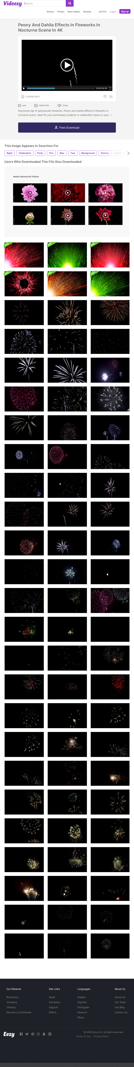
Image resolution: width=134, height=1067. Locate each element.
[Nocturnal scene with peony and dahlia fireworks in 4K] (67, 571)
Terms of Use (83, 1036)
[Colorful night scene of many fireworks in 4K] (110, 427)
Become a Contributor (18, 1012)
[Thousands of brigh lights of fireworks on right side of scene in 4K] (110, 859)
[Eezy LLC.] (8, 1034)
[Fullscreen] (110, 88)
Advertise (54, 1002)
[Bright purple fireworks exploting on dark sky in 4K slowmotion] (24, 370)
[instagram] (38, 1034)
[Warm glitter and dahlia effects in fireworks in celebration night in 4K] (67, 773)
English (81, 997)
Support (53, 1007)
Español (82, 1002)
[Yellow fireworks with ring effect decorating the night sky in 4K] (67, 715)
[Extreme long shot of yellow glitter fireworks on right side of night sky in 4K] (110, 830)
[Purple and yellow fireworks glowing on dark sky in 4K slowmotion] (67, 312)
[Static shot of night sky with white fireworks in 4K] (67, 427)
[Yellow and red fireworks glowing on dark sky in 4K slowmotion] (110, 312)
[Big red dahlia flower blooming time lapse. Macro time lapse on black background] (105, 216)
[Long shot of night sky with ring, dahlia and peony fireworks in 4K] (24, 600)
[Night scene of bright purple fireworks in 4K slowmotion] (67, 370)
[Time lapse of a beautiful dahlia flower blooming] (30, 193)
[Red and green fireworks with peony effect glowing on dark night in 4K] (24, 629)
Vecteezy (11, 1002)
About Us (120, 997)
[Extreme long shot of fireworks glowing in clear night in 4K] (110, 456)
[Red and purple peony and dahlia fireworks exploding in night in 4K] (110, 629)
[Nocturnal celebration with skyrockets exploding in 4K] (24, 514)
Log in (113, 11)
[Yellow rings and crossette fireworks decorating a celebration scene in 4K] (110, 715)
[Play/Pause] (24, 88)
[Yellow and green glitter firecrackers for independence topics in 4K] (110, 773)
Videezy (11, 1007)
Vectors (50, 11)
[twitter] (26, 1034)
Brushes (87, 11)
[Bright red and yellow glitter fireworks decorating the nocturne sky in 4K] (67, 859)
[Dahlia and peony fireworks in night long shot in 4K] (67, 658)
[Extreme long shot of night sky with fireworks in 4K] (24, 456)
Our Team (120, 1002)
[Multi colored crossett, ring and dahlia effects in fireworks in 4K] (24, 715)
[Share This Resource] (111, 96)
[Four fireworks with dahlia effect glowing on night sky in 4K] (67, 543)
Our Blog (120, 1007)
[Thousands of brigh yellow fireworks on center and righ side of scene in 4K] (24, 888)
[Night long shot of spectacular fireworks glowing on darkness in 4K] (67, 456)
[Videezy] (12, 4)
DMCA (52, 1012)
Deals (52, 997)
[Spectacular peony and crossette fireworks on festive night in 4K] (110, 658)
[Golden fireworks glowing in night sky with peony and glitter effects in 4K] (110, 917)
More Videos (74, 11)
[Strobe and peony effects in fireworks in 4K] (24, 571)
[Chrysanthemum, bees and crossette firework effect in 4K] (67, 514)
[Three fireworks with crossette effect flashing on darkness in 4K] (110, 543)
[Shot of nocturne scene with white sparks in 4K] (67, 485)
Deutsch (82, 1012)
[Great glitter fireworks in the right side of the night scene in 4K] (67, 830)
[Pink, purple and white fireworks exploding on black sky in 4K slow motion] (24, 399)
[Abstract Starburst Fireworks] (24, 255)
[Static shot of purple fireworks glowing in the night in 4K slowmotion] (110, 341)
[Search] (70, 3)
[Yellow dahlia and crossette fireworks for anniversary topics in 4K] (67, 744)
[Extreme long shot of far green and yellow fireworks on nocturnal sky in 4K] (24, 917)
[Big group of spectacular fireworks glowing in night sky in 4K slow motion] (67, 399)
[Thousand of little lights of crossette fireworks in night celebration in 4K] (110, 744)
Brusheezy (12, 997)
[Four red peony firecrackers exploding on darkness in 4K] (110, 687)
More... (81, 1017)
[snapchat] (44, 1034)
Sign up (125, 11)
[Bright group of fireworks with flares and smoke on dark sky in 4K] (110, 399)
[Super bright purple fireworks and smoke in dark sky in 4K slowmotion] (110, 370)
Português (83, 1007)
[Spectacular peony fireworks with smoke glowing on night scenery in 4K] (67, 687)
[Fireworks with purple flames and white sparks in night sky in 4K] (110, 485)
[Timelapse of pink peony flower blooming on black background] (105, 193)
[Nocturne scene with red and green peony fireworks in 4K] (67, 629)
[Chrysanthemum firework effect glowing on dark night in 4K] (110, 514)
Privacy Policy (101, 1036)
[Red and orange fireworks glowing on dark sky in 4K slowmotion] (24, 312)
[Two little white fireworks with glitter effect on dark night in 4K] (110, 571)
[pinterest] (32, 1034)
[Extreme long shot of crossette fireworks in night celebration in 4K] (24, 773)
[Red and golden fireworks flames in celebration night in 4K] (67, 946)
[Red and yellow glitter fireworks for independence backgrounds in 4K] (24, 830)
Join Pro (102, 11)
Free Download (69, 127)
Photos (60, 11)
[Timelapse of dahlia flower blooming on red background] (68, 193)
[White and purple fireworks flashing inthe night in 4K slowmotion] (24, 341)
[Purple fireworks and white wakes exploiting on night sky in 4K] (24, 427)
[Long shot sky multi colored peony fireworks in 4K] (67, 600)
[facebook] (21, 1034)
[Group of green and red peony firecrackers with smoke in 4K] (24, 658)
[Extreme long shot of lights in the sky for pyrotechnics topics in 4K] (24, 485)
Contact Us (121, 1012)
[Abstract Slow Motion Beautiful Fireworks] (67, 283)
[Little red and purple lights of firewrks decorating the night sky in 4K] (110, 888)
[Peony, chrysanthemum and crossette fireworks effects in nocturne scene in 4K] (110, 600)
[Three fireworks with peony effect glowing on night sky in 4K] (24, 543)
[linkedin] (49, 1034)
